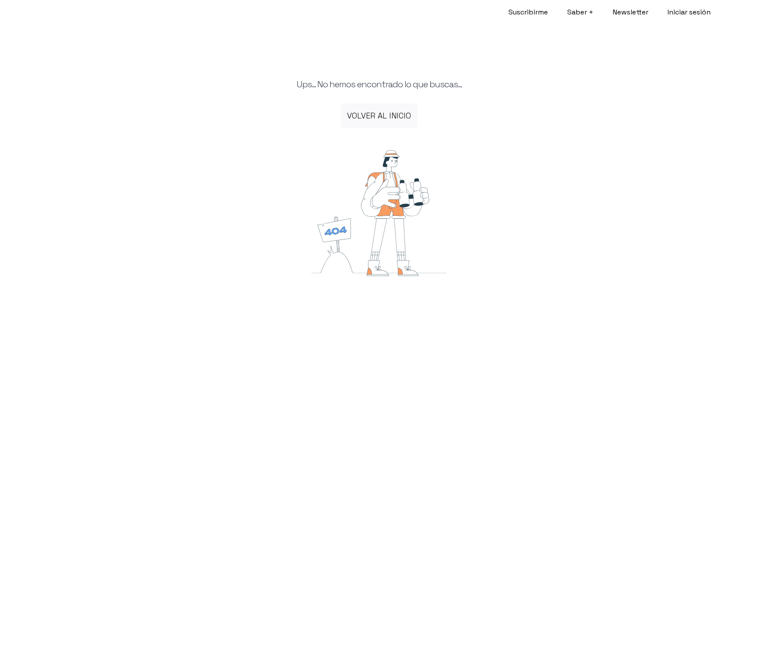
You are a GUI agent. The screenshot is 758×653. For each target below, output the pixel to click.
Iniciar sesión (689, 12)
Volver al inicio (379, 116)
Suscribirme (528, 12)
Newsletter (630, 12)
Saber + (580, 12)
